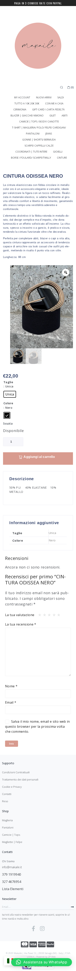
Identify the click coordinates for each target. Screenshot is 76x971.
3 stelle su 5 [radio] (48, 614)
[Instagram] (42, 928)
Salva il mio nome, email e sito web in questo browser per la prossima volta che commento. (37, 726)
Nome (11, 686)
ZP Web (52, 956)
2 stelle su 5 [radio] (43, 614)
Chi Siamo (8, 861)
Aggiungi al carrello (39, 456)
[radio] (10, 394)
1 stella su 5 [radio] (38, 614)
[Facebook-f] (33, 928)
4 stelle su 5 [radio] (53, 614)
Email (10, 702)
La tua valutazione (19, 615)
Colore (8, 403)
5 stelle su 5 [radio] (57, 614)
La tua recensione (20, 624)
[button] (41, 962)
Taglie (8, 382)
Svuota (8, 423)
